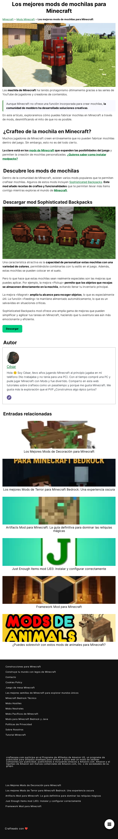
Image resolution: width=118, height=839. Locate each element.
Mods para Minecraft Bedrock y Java (27, 719)
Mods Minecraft (25, 19)
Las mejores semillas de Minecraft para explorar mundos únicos (42, 692)
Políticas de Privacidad (19, 724)
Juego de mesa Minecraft (20, 687)
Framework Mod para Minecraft (23, 806)
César (11, 366)
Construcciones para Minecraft (23, 666)
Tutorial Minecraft (16, 734)
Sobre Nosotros (14, 729)
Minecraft (8, 19)
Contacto (11, 677)
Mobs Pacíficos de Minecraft (22, 713)
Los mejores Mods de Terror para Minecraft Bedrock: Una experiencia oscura (50, 790)
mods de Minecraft (41, 150)
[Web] (9, 397)
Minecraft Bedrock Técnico (21, 698)
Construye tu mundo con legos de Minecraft (31, 671)
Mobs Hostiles (14, 703)
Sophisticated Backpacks (85, 182)
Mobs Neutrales (15, 708)
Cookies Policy (14, 682)
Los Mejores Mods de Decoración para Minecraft (33, 785)
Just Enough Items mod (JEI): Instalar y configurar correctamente (43, 801)
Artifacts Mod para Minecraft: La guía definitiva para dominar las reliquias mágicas (53, 795)
